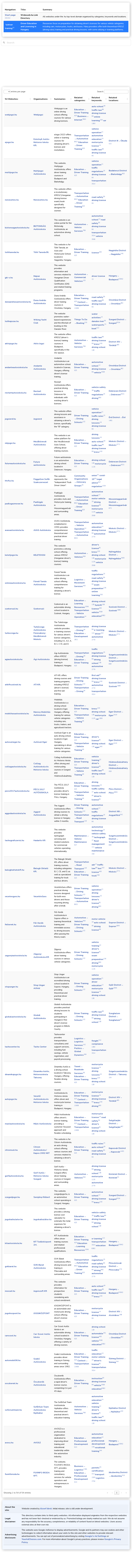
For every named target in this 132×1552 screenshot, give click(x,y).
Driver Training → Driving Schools (81, 419)
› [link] (121, 1493)
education (98, 616)
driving (96, 398)
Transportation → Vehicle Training (81, 718)
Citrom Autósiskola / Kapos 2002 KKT (42, 1150)
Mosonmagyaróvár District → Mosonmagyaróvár (118, 503)
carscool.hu (10, 1335)
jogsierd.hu (10, 419)
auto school (98, 106)
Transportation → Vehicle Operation (81, 525)
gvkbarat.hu (10, 1266)
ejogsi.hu (9, 142)
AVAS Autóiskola (42, 530)
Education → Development (81, 636)
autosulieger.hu (12, 742)
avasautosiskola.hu (14, 530)
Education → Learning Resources (81, 604)
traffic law (98, 110)
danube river (99, 321)
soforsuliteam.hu (13, 1410)
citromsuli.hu (11, 1150)
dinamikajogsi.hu (13, 1074)
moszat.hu (10, 1291)
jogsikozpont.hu (13, 1313)
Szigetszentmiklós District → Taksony (118, 1074)
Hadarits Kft (40, 840)
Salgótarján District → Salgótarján (116, 1124)
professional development (98, 1443)
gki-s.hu (9, 277)
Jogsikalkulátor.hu (43, 1219)
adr (94, 864)
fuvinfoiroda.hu (12, 1474)
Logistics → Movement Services (80, 583)
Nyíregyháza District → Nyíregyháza (117, 555)
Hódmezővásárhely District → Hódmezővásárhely (118, 766)
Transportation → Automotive (81, 138)
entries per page (17, 91)
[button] (30, 99)
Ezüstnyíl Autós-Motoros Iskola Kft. (42, 142)
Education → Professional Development (81, 1442)
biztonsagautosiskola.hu (17, 227)
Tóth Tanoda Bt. (41, 252)
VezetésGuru (40, 896)
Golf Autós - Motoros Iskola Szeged (41, 1175)
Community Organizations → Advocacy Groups (81, 480)
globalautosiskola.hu (15, 1016)
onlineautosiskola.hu (15, 583)
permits (96, 1467)
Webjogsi (38, 114)
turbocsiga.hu (11, 633)
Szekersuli (39, 608)
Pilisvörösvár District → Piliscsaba (115, 1266)
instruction (98, 1378)
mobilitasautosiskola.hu (17, 713)
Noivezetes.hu (41, 199)
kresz (98, 344)
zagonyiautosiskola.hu (16, 955)
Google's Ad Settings (95, 1536)
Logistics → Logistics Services (80, 1042)
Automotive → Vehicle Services (81, 227)
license (97, 252)
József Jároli (46, 1508)
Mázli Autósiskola (42, 1123)
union (95, 475)
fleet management (98, 844)
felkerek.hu (10, 924)
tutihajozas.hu (12, 321)
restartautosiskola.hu (15, 392)
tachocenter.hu (12, 1046)
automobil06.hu (12, 1360)
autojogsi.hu (11, 1099)
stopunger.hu (11, 986)
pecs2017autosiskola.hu (17, 791)
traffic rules (98, 416)
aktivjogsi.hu (11, 343)
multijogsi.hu (11, 172)
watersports (99, 325)
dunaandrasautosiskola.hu (18, 301)
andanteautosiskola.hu (16, 367)
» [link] (126, 1493)
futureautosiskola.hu (15, 463)
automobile (99, 1333)
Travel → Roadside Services (79, 1070)
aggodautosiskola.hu (15, 813)
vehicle (99, 372)
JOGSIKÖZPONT (42, 1313)
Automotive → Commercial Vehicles (81, 277)
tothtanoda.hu (12, 252)
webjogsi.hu (11, 114)
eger (98, 747)
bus (101, 868)
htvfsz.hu (9, 480)
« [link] (107, 1493)
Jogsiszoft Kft (40, 1291)
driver (99, 633)
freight (96, 1040)
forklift (100, 605)
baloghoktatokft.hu (14, 870)
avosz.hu (9, 1442)
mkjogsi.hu (10, 443)
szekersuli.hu (11, 608)
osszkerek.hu (11, 1383)
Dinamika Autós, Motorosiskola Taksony (42, 1074)
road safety (98, 197)
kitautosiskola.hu (13, 1243)
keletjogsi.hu (11, 555)
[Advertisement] (66, 66)
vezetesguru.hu (12, 896)
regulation (99, 486)
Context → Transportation (81, 305)
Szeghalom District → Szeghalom (115, 1017)
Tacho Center (40, 1046)
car (99, 719)
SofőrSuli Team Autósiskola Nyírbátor (41, 1409)
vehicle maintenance (98, 850)
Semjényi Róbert (42, 1197)
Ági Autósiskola (42, 659)
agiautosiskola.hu (13, 659)
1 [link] (116, 1493)
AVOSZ (37, 1442)
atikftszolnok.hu (13, 684)
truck (96, 875)
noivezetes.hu (12, 199)
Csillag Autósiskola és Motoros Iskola (41, 766)
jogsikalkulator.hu (14, 1219)
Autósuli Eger (40, 742)
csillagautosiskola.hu (15, 766)
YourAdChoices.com (31, 1539)
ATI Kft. (37, 684)
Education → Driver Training (81, 112)
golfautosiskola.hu (14, 1176)
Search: (100, 91)
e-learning (98, 1238)
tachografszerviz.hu (14, 840)
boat (95, 328)
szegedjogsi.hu (12, 1197)
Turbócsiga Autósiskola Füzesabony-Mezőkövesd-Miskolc (40, 633)
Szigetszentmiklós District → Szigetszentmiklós (118, 659)
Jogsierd (38, 419)
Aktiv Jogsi (39, 343)
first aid (96, 675)
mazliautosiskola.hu (15, 1123)
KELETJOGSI (39, 555)
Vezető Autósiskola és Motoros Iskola (41, 1099)
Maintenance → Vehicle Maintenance (81, 840)
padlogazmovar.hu (14, 503)
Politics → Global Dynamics (80, 1051)
